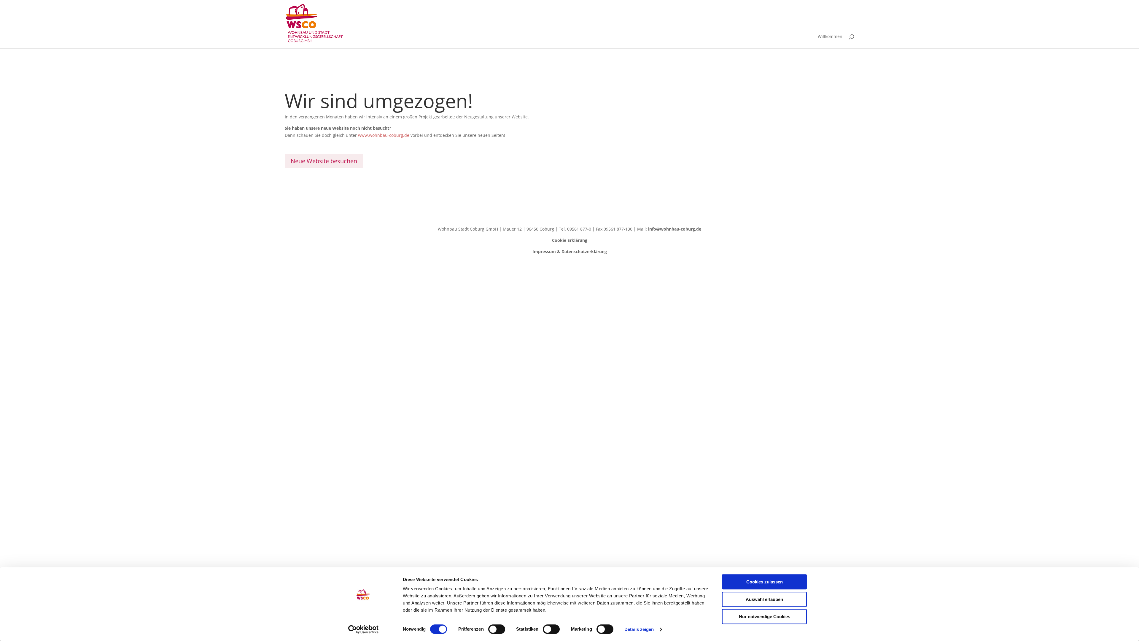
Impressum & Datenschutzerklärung (569, 251)
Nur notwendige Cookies (764, 616)
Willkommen (830, 36)
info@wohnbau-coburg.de (674, 229)
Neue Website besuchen (324, 161)
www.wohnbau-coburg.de (383, 135)
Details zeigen (639, 629)
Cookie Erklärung (569, 240)
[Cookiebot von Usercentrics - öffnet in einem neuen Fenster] (363, 629)
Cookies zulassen (764, 581)
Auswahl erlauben (764, 599)
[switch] (496, 629)
